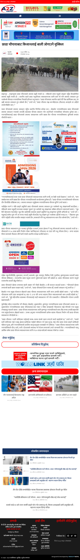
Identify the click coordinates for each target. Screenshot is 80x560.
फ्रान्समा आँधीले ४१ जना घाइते (66, 395)
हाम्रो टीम (40, 521)
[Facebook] (68, 536)
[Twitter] (71, 536)
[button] (59, 16)
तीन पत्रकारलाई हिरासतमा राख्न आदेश (13, 396)
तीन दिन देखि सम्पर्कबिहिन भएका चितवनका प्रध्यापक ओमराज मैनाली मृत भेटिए (40, 489)
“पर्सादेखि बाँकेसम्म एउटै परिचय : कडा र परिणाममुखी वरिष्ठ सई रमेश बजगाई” (40, 497)
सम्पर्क (13, 521)
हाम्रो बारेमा (76, 2)
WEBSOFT (73, 556)
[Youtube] (75, 536)
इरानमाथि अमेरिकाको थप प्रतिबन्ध (40, 395)
